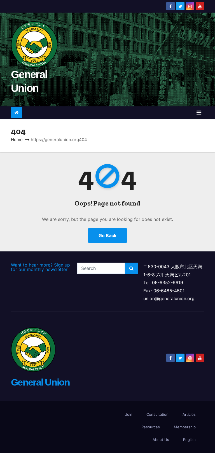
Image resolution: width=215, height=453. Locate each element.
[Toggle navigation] (199, 113)
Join (128, 414)
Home (17, 139)
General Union (40, 382)
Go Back (107, 235)
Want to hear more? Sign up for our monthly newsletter (40, 267)
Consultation (157, 414)
